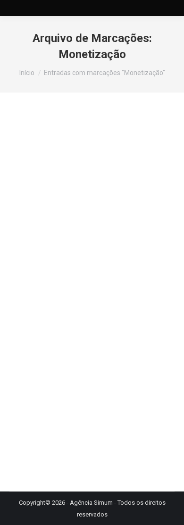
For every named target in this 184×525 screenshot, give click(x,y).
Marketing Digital (44, 294)
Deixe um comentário (110, 306)
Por (102, 294)
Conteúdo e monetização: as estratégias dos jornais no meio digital (90, 262)
